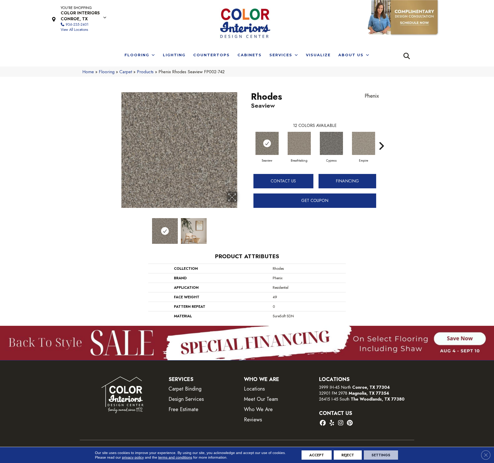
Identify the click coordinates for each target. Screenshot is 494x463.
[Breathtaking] (299, 143)
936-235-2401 (77, 24)
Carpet (125, 72)
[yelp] (332, 423)
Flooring (106, 72)
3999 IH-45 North (335, 387)
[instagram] (341, 423)
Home (88, 72)
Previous (117, 228)
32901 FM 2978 (354, 393)
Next (240, 228)
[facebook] (323, 423)
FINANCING (347, 181)
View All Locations (74, 29)
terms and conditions (175, 457)
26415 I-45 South (361, 399)
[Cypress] (331, 143)
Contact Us (283, 181)
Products (145, 72)
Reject (347, 455)
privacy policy (133, 457)
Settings (381, 455)
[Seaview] (267, 143)
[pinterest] (350, 423)
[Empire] (363, 143)
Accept (316, 455)
